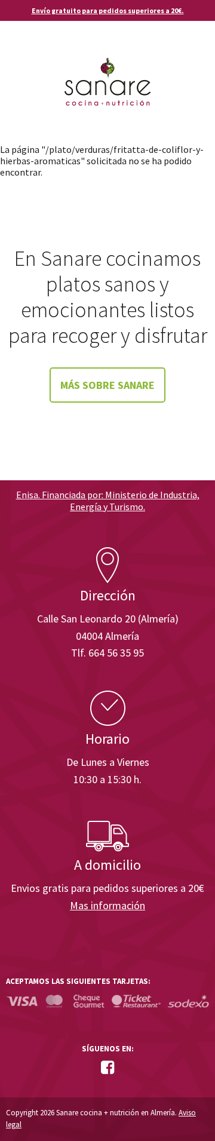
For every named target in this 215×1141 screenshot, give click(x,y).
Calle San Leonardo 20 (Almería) (108, 618)
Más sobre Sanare (107, 385)
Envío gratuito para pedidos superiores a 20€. (108, 10)
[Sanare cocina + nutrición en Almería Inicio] (107, 70)
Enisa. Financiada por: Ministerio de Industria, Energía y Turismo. (107, 500)
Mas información (107, 905)
